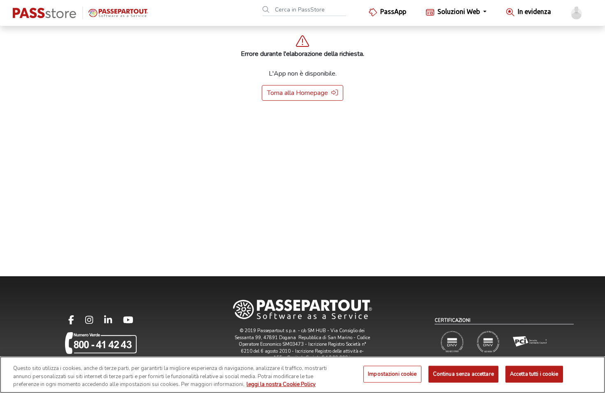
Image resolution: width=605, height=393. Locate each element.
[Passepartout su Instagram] (94, 322)
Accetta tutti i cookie (534, 373)
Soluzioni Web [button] (459, 11)
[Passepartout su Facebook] (76, 322)
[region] (302, 374)
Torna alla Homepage (297, 92)
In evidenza (534, 11)
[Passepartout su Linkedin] (113, 322)
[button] (576, 13)
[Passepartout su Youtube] (128, 322)
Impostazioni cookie (392, 373)
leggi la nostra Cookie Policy (281, 384)
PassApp (393, 11)
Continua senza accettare (463, 373)
